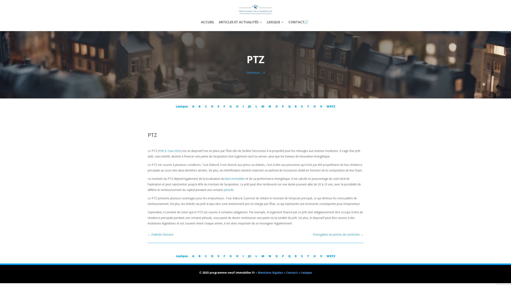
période (229, 190)
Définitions (253, 73)
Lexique (273, 22)
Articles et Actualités (238, 22)
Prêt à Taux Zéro (170, 151)
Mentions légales (270, 272)
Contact (296, 22)
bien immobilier (235, 179)
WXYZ (331, 106)
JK (249, 106)
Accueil (207, 22)
